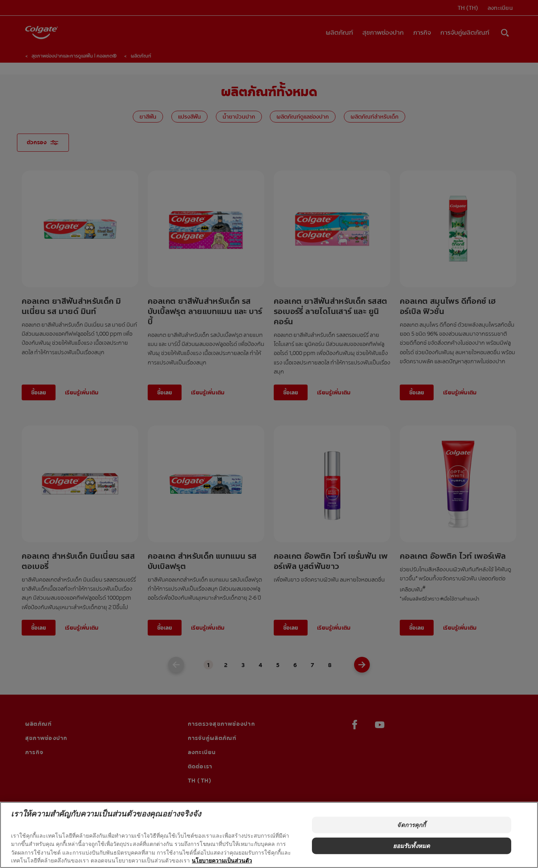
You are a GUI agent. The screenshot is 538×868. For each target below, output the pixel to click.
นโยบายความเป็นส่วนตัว (222, 860)
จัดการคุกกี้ (411, 825)
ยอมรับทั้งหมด (411, 845)
